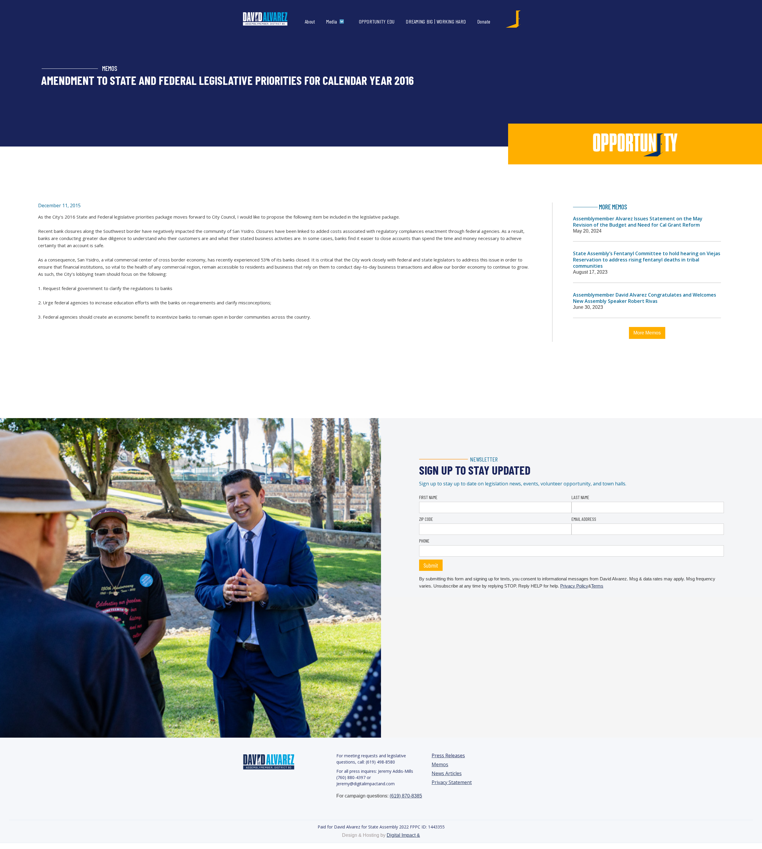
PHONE (424, 540)
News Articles (447, 773)
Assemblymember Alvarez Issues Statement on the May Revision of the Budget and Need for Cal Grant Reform (637, 221)
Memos (440, 764)
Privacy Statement (452, 782)
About (310, 21)
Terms (597, 585)
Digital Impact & (403, 835)
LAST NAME (580, 497)
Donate (484, 21)
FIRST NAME (428, 497)
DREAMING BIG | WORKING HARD (436, 21)
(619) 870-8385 (406, 795)
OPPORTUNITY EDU (377, 21)
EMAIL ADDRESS (584, 519)
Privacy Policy (574, 585)
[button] (336, 21)
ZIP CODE (426, 519)
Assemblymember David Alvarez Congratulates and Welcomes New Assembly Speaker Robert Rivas (644, 298)
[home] (271, 19)
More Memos (647, 332)
